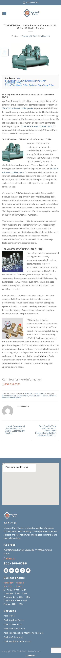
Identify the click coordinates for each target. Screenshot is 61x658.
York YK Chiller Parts (34, 393)
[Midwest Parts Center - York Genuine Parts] (31, 12)
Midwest (43, 356)
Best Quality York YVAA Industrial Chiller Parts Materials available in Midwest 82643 (45, 431)
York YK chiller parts (38, 395)
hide (18, 78)
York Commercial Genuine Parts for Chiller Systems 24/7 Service (15, 429)
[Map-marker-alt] (28, 570)
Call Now (30, 655)
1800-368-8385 (32, 2)
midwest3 (45, 36)
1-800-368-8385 (11, 384)
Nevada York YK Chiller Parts (15, 395)
